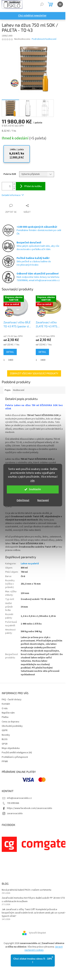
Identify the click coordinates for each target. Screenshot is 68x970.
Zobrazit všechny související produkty (34, 373)
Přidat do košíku (33, 186)
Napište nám (8, 713)
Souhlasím (35, 489)
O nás (5, 708)
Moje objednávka (11, 748)
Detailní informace (11, 195)
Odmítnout (23, 500)
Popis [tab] (8, 390)
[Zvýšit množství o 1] (14, 184)
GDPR (4, 730)
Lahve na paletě (30, 563)
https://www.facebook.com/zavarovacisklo (29, 808)
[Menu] (60, 4)
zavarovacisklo (15, 813)
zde (32, 480)
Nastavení (43, 500)
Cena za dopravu (10, 721)
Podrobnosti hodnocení (44, 39)
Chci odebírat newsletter (32, 15)
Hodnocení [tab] (18, 390)
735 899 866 (13, 803)
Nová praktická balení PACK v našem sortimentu (26, 890)
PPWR (5, 761)
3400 (10, 360)
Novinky (6, 735)
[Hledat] (41, 4)
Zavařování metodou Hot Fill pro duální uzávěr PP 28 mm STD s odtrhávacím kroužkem (33, 899)
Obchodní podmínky (12, 726)
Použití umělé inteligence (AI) (17, 752)
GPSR (4, 744)
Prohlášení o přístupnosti (15, 757)
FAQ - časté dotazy (11, 699)
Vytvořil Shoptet (37, 933)
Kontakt (6, 704)
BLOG (4, 739)
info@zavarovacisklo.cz (19, 798)
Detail (10, 351)
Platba (5, 717)
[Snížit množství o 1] (14, 188)
